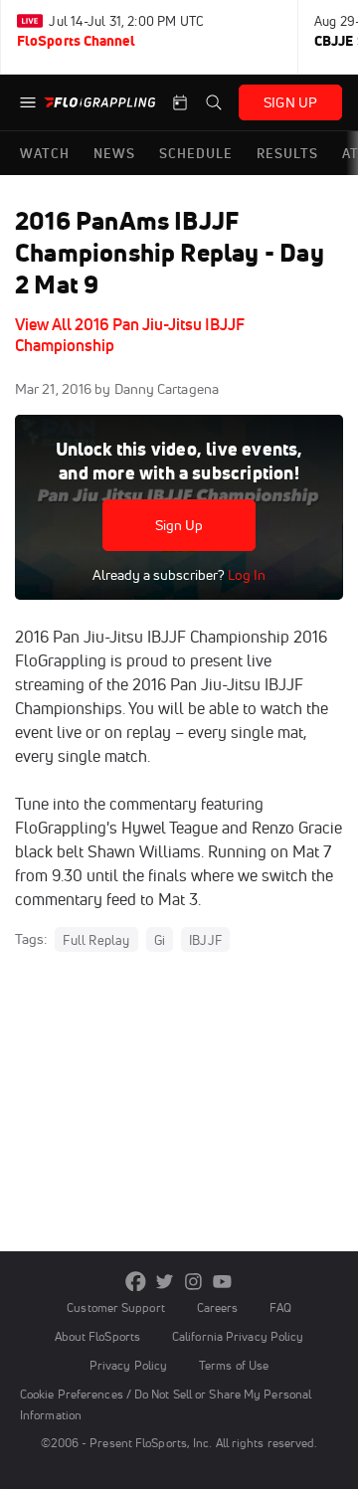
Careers (218, 1307)
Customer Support (116, 1307)
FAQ (279, 1307)
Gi (159, 940)
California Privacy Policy (237, 1336)
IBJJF (205, 940)
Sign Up (179, 525)
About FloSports (97, 1336)
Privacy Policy (128, 1365)
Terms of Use (233, 1365)
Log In (245, 575)
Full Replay (96, 940)
